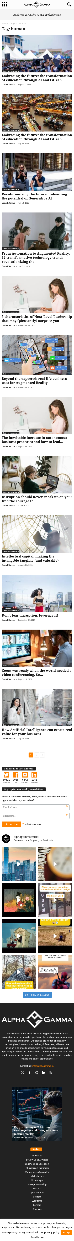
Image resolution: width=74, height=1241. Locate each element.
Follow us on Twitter (37, 1159)
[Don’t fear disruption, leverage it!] (37, 593)
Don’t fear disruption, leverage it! (30, 615)
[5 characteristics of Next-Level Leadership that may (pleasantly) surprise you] (37, 294)
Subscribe (37, 1155)
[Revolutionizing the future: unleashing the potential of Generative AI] (37, 172)
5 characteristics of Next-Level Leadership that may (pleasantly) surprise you (37, 318)
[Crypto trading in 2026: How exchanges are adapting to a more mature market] (37, 1115)
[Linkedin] (44, 1073)
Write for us (37, 1176)
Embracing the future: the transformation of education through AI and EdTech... (37, 78)
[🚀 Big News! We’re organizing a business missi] (19, 864)
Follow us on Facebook (37, 1163)
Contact (37, 1196)
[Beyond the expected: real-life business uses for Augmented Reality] (37, 355)
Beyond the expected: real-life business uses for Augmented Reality (34, 380)
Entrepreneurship (11, 71)
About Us (37, 1200)
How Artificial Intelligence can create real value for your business (37, 732)
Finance (37, 1188)
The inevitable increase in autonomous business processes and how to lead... (34, 439)
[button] (68, 4)
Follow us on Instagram (37, 1167)
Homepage (37, 1180)
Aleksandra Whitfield (23, 1137)
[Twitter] (23, 1073)
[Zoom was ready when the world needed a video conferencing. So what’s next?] (37, 648)
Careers (37, 1204)
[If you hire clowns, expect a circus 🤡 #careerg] (55, 900)
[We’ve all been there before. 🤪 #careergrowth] (19, 972)
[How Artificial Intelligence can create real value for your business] (37, 707)
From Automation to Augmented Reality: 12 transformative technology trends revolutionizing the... (36, 257)
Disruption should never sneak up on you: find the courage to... (37, 499)
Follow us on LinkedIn (37, 1172)
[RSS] (51, 1073)
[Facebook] (30, 1073)
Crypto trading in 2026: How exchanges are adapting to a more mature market (36, 1130)
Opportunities (37, 1192)
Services (37, 1209)
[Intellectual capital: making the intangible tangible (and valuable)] (37, 534)
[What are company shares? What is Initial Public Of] (19, 936)
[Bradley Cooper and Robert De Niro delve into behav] (55, 864)
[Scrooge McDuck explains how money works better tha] (19, 900)
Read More (37, 1237)
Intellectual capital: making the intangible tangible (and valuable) (30, 558)
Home (5, 23)
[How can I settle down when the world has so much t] (55, 972)
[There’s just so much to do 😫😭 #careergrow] (55, 936)
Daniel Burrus (8, 84)
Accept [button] (66, 1232)
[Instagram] (37, 1073)
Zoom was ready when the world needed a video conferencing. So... (36, 672)
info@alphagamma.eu (43, 1066)
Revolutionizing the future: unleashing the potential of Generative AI (34, 196)
